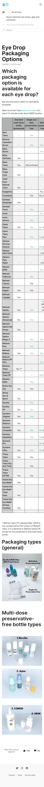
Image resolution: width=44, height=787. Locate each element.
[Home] (3, 12)
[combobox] (22, 30)
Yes (31, 135)
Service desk (30, 775)
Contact (12, 775)
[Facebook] (26, 768)
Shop (20, 775)
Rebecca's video (28, 110)
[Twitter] (17, 768)
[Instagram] (22, 768)
